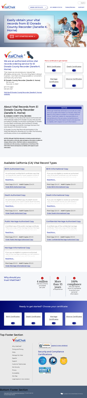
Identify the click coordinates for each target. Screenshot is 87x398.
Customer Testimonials (19, 364)
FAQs (13, 352)
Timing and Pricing (17, 349)
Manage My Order (17, 355)
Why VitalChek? (17, 346)
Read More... (9, 180)
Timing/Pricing (70, 7)
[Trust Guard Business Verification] (45, 370)
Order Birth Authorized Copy (15, 187)
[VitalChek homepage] (19, 340)
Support (81, 7)
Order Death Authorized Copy (16, 213)
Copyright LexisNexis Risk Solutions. (14, 393)
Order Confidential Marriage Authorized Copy (63, 239)
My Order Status (56, 7)
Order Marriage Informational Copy (17, 266)
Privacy (14, 370)
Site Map (14, 376)
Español (14, 358)
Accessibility (15, 373)
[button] (23, 36)
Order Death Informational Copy (58, 213)
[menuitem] (82, 3)
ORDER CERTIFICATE (36, 7)
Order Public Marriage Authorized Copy (19, 239)
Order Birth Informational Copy (58, 187)
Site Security (16, 367)
